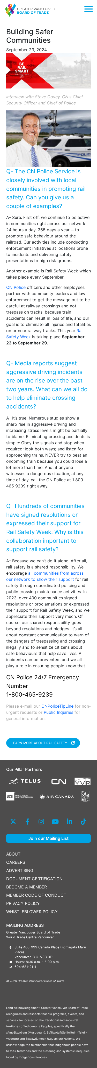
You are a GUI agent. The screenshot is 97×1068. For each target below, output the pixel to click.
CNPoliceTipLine (57, 706)
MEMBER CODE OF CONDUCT (36, 895)
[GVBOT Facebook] (27, 821)
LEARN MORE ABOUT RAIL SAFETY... (41, 743)
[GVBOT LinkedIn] (69, 821)
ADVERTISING (19, 870)
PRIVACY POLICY (23, 903)
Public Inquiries (58, 712)
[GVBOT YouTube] (55, 821)
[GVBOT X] (13, 821)
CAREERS (15, 862)
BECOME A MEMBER (26, 886)
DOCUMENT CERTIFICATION (34, 878)
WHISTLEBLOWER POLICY (32, 911)
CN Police (16, 287)
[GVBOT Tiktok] (83, 821)
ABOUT (13, 854)
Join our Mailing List (48, 838)
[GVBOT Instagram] (41, 821)
